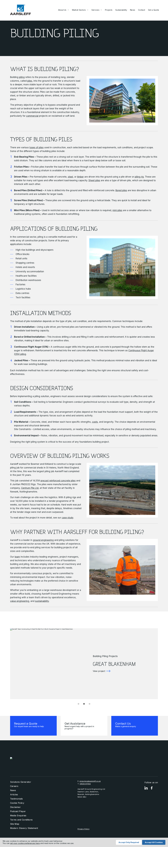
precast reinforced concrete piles (58, 480)
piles (29, 81)
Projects (108, 10)
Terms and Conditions (21, 819)
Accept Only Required (129, 842)
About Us (62, 10)
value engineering (19, 601)
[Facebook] (152, 788)
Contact (141, 10)
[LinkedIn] (146, 788)
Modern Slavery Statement (24, 828)
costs (95, 422)
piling (22, 77)
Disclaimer (15, 807)
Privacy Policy (84, 829)
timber (80, 176)
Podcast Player (18, 811)
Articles (14, 794)
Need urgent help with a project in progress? (79, 726)
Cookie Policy (17, 803)
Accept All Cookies (154, 842)
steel (70, 176)
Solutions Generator (20, 782)
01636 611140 (85, 784)
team (17, 556)
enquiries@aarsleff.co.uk (90, 781)
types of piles (36, 147)
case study (67, 517)
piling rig (139, 176)
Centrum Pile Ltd (29, 488)
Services (95, 10)
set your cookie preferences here (25, 843)
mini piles (117, 210)
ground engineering (43, 540)
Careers (14, 786)
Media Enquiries (18, 815)
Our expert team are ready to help (29, 724)
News (132, 10)
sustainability (42, 601)
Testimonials (16, 798)
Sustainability (121, 10)
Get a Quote (153, 10)
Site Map (14, 824)
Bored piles (121, 190)
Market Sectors (79, 10)
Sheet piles (94, 180)
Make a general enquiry (125, 724)
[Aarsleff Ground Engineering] (20, 10)
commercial (32, 116)
